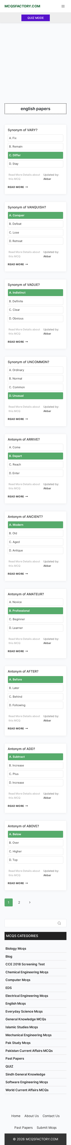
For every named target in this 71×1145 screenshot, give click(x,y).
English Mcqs (15, 1003)
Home (15, 1116)
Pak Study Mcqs (17, 1043)
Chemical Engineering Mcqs (26, 972)
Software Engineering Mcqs (26, 1082)
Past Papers (14, 1058)
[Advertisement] (35, 60)
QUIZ (9, 1066)
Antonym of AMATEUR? (26, 594)
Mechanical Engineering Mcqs (28, 1035)
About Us (31, 1116)
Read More (18, 187)
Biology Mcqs (15, 948)
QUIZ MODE (35, 18)
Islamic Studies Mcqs (21, 1027)
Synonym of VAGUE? (24, 285)
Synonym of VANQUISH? (27, 207)
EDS (8, 988)
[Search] (59, 923)
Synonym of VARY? (22, 130)
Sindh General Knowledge (25, 1074)
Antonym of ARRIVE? (24, 439)
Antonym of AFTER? (23, 671)
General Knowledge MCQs (25, 1019)
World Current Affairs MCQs (26, 1090)
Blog (8, 956)
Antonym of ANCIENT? (25, 517)
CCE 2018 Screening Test (25, 964)
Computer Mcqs (17, 980)
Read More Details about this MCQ (24, 176)
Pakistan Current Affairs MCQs (29, 1051)
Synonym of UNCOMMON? (28, 362)
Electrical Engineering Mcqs (26, 996)
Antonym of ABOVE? (23, 826)
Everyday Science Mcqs (24, 1011)
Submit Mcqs (47, 1128)
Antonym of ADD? (21, 749)
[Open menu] (62, 6)
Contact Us (51, 1116)
